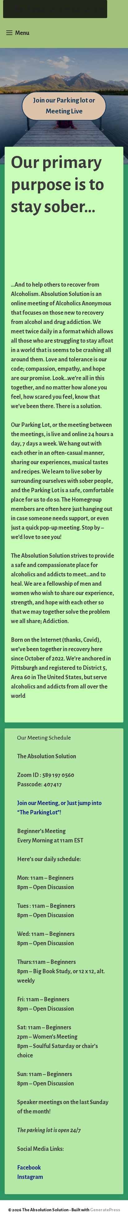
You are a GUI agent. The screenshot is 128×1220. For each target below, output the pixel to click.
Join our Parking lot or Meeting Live (64, 106)
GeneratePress (105, 1210)
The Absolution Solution (56, 9)
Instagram (30, 1177)
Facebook (29, 1168)
